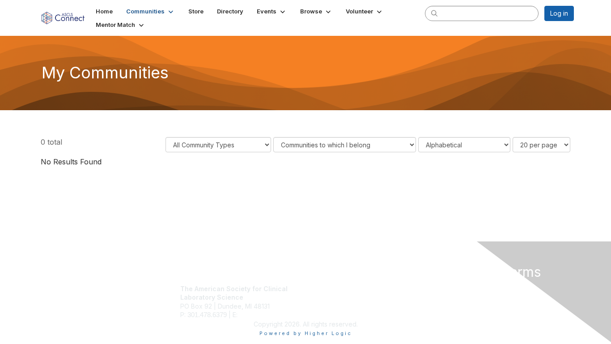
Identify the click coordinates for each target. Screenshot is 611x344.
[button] (150, 11)
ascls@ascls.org (263, 314)
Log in (559, 13)
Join (315, 288)
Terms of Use (458, 297)
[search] (434, 13)
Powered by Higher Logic (305, 333)
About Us (451, 288)
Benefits (321, 297)
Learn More (326, 306)
